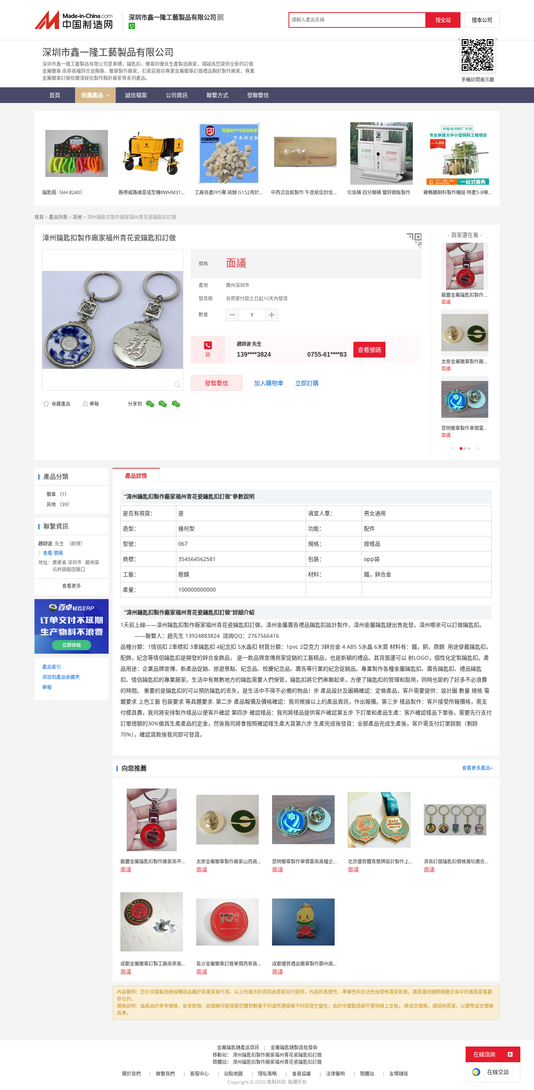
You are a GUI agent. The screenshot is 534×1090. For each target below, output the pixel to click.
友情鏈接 (398, 1073)
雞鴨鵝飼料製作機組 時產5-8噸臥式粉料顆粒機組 (474, 192)
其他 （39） (59, 504)
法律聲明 (335, 1073)
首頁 (39, 217)
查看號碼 (369, 350)
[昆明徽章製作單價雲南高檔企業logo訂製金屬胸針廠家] (464, 399)
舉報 (94, 404)
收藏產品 (60, 404)
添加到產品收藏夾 (61, 677)
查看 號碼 (53, 553)
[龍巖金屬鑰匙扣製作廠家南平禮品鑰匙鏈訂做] (464, 266)
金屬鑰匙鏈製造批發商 (294, 1047)
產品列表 (58, 217)
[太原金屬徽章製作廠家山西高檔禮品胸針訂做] (464, 332)
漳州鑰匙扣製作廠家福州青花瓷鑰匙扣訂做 (277, 1055)
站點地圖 (233, 1073)
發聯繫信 (216, 383)
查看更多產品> (477, 768)
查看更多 (71, 586)
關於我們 (131, 1073)
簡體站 (367, 1073)
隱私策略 (267, 1073)
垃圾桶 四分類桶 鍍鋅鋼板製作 (378, 192)
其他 (77, 217)
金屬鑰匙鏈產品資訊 (238, 1047)
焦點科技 (276, 1082)
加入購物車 (268, 383)
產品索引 (51, 667)
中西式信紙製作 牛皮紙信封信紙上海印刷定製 (318, 192)
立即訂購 (307, 383)
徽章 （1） (58, 494)
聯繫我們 (165, 1073)
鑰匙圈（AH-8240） (63, 192)
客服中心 (199, 1073)
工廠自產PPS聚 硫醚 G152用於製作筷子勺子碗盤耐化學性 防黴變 (263, 192)
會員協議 (301, 1073)
